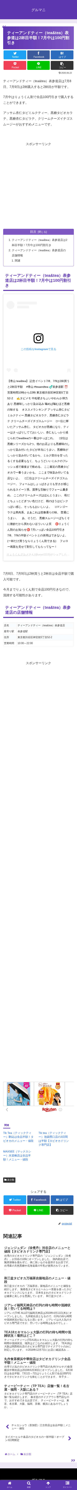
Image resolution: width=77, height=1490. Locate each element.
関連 (17, 260)
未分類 (10, 1179)
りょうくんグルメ (18, 554)
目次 (33, 231)
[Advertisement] (38, 185)
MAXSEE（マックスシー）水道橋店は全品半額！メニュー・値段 (17, 1155)
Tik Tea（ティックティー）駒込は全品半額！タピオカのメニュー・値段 (18, 1136)
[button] (69, 780)
